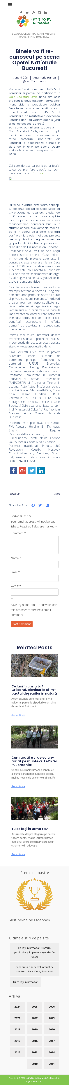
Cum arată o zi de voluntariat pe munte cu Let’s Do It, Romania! (34, 761)
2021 (17, 1018)
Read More (18, 715)
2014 (52, 1052)
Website (16, 586)
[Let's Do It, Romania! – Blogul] (34, 26)
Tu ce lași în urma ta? (29, 828)
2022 (35, 1018)
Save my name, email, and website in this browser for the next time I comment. (34, 610)
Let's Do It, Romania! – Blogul (41, 1078)
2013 (35, 1052)
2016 (35, 1041)
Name (16, 558)
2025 (35, 1006)
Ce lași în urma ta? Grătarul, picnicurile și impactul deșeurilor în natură (34, 690)
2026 (52, 1006)
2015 (17, 1041)
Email (15, 572)
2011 (52, 1064)
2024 (17, 1006)
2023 (52, 1018)
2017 (52, 1041)
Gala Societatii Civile (23, 97)
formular (38, 173)
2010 (35, 1064)
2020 (52, 1029)
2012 (17, 1052)
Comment (18, 533)
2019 (35, 1029)
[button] (33, 505)
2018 (17, 1029)
